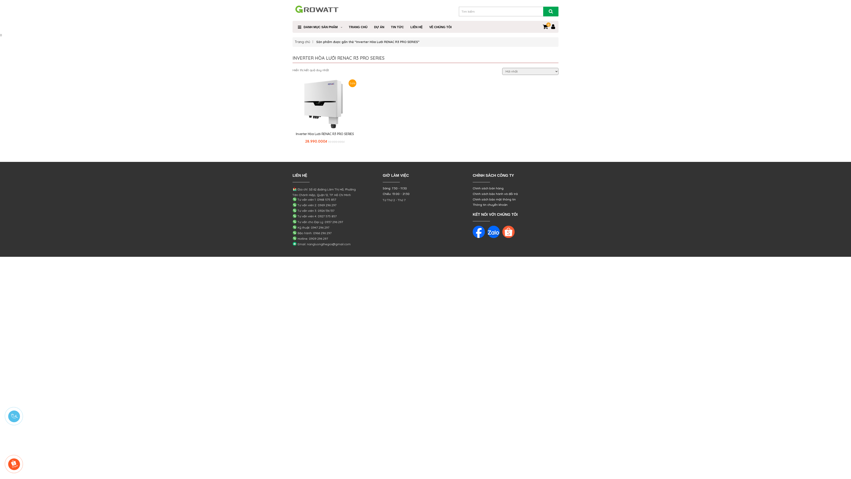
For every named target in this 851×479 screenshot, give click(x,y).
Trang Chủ (358, 27)
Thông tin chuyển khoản (490, 204)
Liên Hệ (416, 27)
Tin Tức (397, 27)
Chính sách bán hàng (488, 188)
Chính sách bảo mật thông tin (494, 199)
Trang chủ (302, 42)
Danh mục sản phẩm (321, 27)
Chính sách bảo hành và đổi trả (495, 194)
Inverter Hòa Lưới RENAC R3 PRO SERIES (325, 134)
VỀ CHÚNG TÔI (440, 27)
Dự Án (379, 27)
